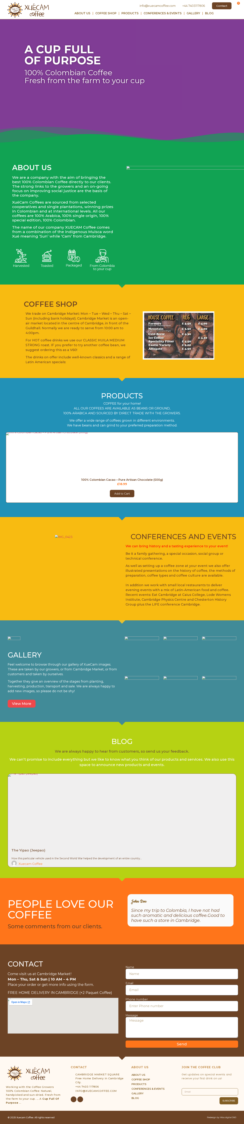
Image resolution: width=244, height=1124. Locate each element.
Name (130, 967)
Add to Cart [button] (122, 493)
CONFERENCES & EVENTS (163, 13)
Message (132, 1015)
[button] (5, 82)
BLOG (209, 13)
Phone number (137, 999)
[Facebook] (73, 1099)
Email (129, 983)
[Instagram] (80, 1099)
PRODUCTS (130, 13)
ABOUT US (82, 13)
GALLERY (193, 13)
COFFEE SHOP (105, 13)
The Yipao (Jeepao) (28, 850)
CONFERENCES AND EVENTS (183, 536)
